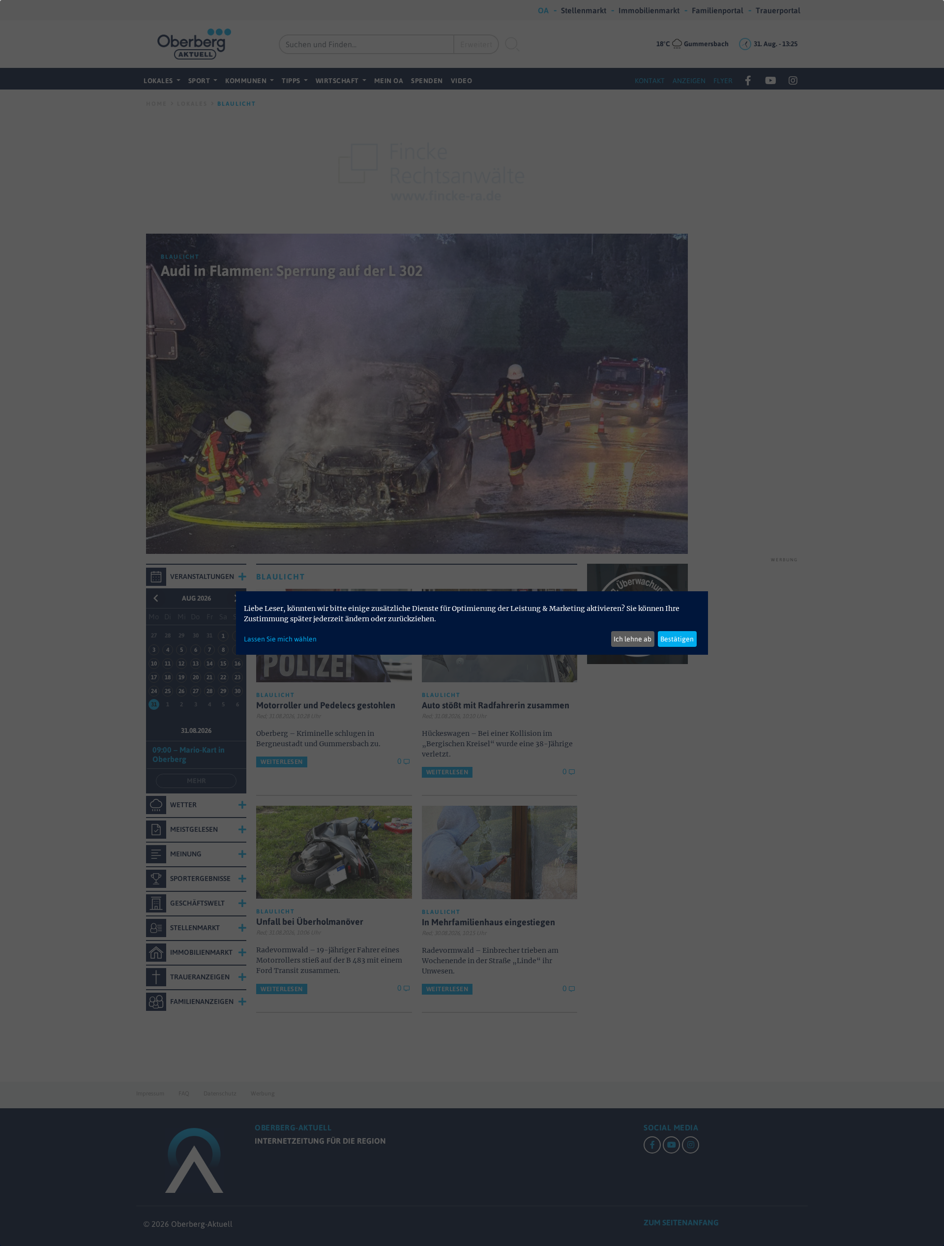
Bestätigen (677, 639)
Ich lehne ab (632, 639)
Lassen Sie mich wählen (280, 639)
